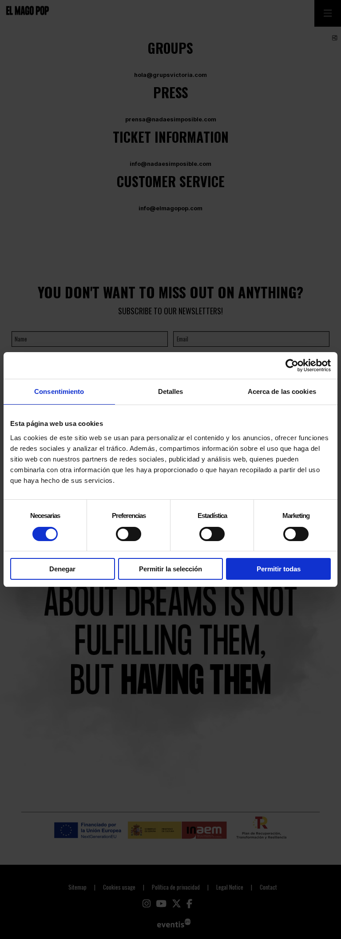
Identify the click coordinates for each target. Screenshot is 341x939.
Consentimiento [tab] (59, 391)
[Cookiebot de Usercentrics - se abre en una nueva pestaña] (292, 365)
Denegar (62, 569)
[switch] (128, 534)
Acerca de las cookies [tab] (282, 391)
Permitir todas (279, 569)
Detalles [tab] (170, 391)
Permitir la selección (170, 569)
